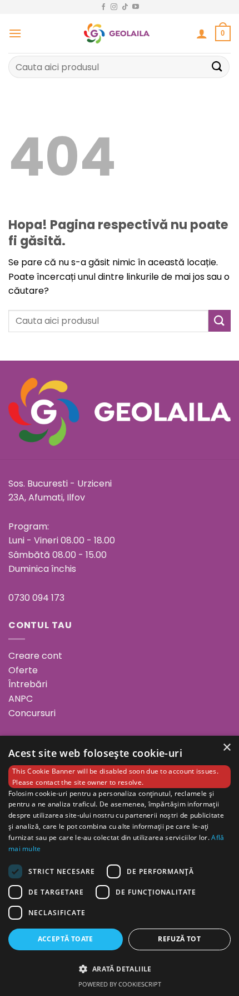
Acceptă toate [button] (65, 939)
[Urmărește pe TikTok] (125, 7)
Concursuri (32, 713)
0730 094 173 (36, 597)
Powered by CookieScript (119, 984)
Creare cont (35, 655)
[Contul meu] (201, 33)
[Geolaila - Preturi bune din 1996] (117, 33)
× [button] (226, 748)
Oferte (23, 670)
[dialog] (119, 866)
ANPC (20, 698)
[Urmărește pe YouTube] (135, 7)
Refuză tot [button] (179, 939)
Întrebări (27, 684)
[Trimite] (217, 66)
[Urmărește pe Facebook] (103, 7)
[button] (15, 33)
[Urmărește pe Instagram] (114, 7)
